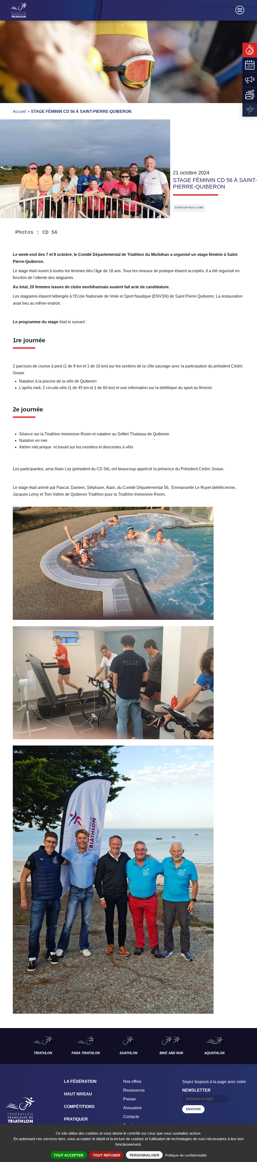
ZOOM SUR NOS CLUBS (189, 207)
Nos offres (132, 1081)
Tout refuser (106, 1155)
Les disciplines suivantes (246, 1046)
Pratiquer (76, 1119)
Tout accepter (68, 1155)
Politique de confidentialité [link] (186, 1155)
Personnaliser (144, 1155)
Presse (129, 1099)
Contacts (131, 1116)
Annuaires (132, 1108)
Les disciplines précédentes (11, 1046)
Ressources (134, 1090)
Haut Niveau (78, 1094)
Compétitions (79, 1106)
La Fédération (80, 1081)
